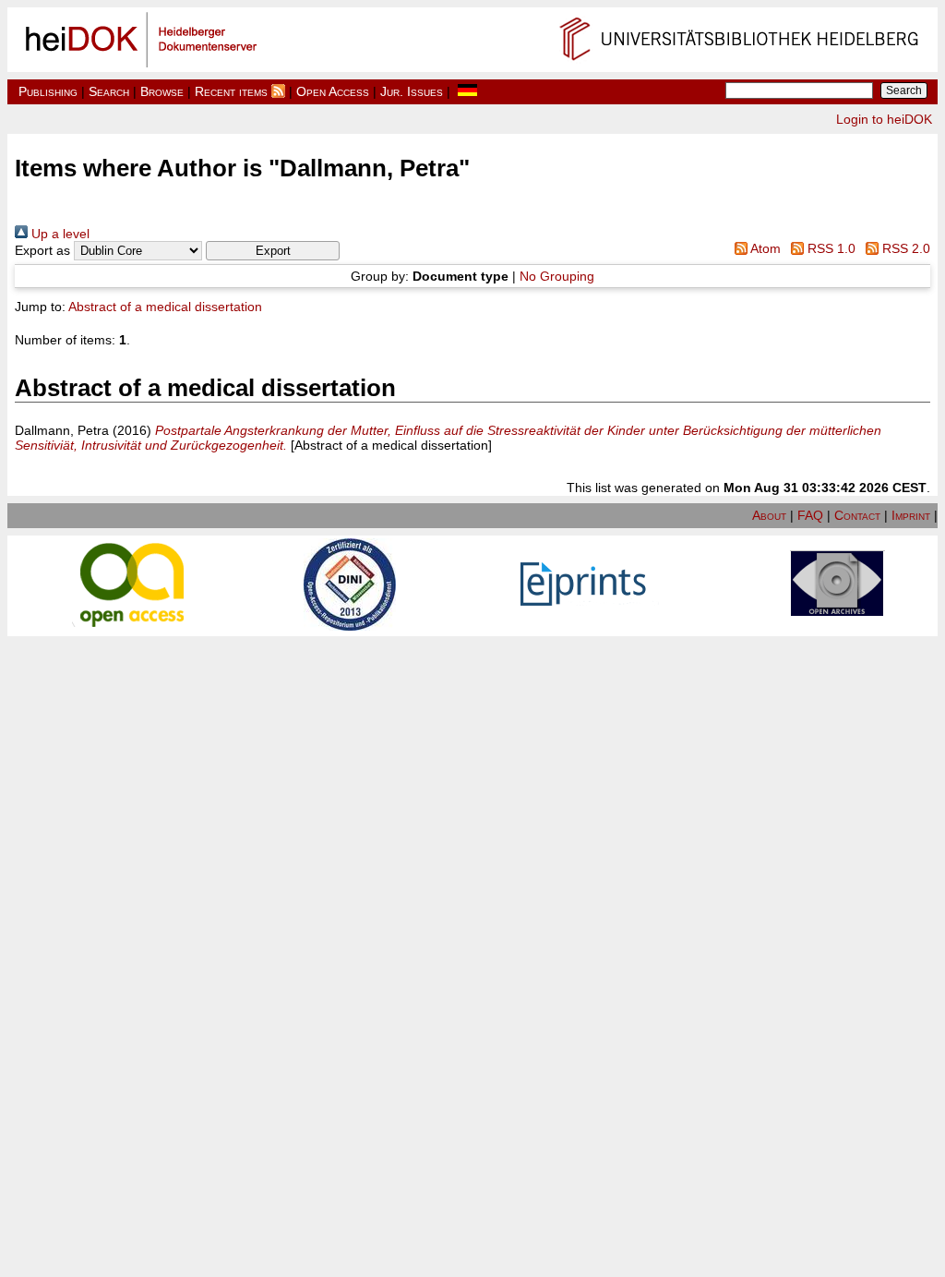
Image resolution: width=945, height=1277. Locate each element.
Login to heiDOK (884, 119)
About (769, 515)
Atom (764, 248)
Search (109, 91)
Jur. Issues (411, 91)
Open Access (332, 91)
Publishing (48, 91)
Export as (42, 250)
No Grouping (557, 276)
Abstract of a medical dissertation (165, 306)
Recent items (231, 91)
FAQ (810, 515)
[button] (273, 250)
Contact (857, 515)
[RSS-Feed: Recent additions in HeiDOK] (278, 91)
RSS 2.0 (904, 248)
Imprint (910, 515)
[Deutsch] (467, 91)
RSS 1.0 (829, 248)
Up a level (59, 233)
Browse (162, 91)
